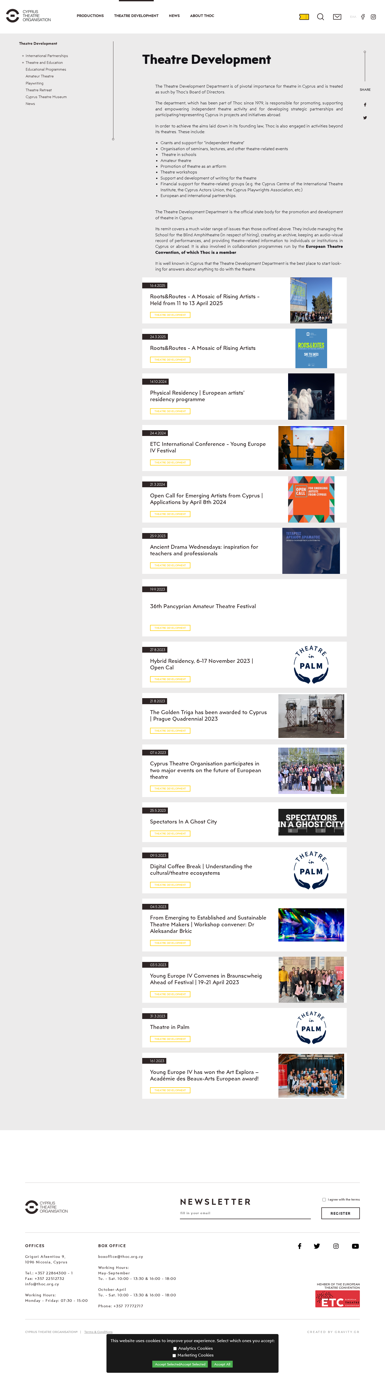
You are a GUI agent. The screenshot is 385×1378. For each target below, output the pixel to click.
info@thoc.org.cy (42, 1284)
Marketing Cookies (195, 1355)
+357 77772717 (128, 1306)
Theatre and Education (44, 62)
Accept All (222, 1364)
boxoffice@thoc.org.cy (120, 1256)
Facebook (363, 16)
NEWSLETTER (216, 1201)
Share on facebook (365, 104)
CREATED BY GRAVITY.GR (333, 1332)
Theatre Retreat (39, 90)
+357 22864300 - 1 (54, 1273)
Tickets (304, 16)
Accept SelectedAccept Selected (180, 1364)
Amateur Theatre (40, 76)
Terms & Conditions (98, 1332)
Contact (337, 16)
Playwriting (34, 83)
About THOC (202, 15)
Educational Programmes (46, 69)
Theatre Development (136, 15)
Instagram (373, 16)
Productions (90, 15)
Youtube (355, 1246)
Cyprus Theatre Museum (46, 96)
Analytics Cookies (195, 1348)
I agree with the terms (344, 1199)
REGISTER (340, 1213)
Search (320, 16)
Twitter (365, 118)
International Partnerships (47, 55)
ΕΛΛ (353, 17)
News (174, 15)
